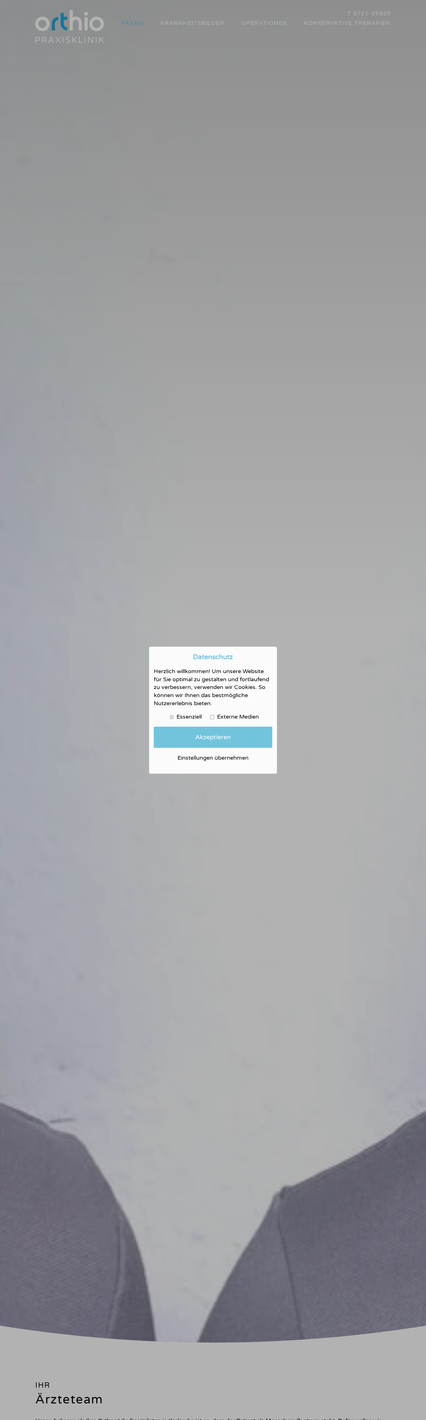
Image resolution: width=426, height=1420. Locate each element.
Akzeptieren (213, 737)
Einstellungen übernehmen (213, 757)
